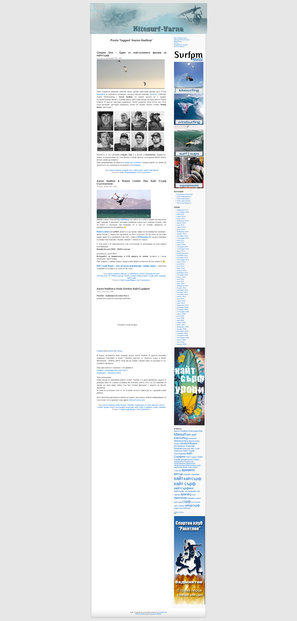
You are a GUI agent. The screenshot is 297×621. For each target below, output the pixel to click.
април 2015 (181, 227)
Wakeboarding (181, 441)
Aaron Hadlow (115, 170)
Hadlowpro (139, 405)
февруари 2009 (183, 327)
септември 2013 (183, 249)
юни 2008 (180, 342)
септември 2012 (183, 260)
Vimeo (119, 351)
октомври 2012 (182, 257)
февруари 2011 (182, 286)
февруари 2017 (183, 210)
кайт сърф (185, 483)
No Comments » (144, 172)
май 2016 (180, 214)
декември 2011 (182, 273)
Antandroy (101, 94)
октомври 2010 (182, 294)
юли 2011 (180, 279)
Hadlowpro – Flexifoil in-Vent (109, 373)
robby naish (138, 170)
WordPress (163, 612)
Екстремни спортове (125, 407)
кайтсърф (131, 278)
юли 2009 (180, 316)
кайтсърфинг (184, 488)
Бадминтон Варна (181, 45)
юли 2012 (180, 264)
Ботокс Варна (179, 46)
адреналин (178, 467)
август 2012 (181, 262)
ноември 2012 (182, 255)
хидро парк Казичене (182, 508)
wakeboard (192, 438)
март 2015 (181, 229)
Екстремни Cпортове (185, 194)
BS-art (176, 43)
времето (188, 470)
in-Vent (148, 405)
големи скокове (191, 474)
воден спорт (109, 407)
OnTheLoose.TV (144, 237)
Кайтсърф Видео (128, 280)
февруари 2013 (183, 253)
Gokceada (193, 431)
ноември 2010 (182, 292)
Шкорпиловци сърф (193, 465)
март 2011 (181, 283)
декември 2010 (182, 290)
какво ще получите (133, 162)
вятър (178, 474)
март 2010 (181, 303)
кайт (136, 407)
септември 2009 (183, 312)
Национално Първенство (184, 462)
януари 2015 (181, 234)
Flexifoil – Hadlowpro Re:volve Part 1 (112, 370)
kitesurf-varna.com (137, 400)
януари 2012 (181, 270)
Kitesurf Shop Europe (181, 40)
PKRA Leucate (117, 276)
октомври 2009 (182, 309)
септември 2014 (183, 238)
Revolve (153, 94)
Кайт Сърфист (192, 457)
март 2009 (181, 324)
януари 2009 (181, 329)
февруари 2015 (183, 231)
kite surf (191, 434)
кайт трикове (160, 276)
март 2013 (181, 251)
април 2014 (181, 244)
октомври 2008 (182, 335)
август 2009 (181, 314)
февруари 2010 (183, 305)
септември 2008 (183, 337)
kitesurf (124, 274)
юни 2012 (180, 266)
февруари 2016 (183, 221)
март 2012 (181, 268)
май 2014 (180, 242)
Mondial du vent (152, 274)
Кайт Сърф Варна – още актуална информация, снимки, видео (126, 266)
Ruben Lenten (103, 232)
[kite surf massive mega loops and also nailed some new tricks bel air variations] (124, 218)
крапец (186, 494)
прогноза (180, 497)
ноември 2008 (182, 333)
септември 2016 (183, 212)
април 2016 (181, 216)
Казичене (186, 448)
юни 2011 (180, 281)
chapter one (127, 170)
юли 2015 (180, 225)
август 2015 (181, 223)
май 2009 (180, 320)
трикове (162, 407)
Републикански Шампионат (185, 463)
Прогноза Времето (184, 203)
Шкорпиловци (179, 465)
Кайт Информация (128, 172)
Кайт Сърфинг (145, 407)
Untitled (100, 351)
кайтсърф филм (151, 170)
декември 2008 (182, 331)
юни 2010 (180, 299)
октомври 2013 (182, 247)
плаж (194, 495)
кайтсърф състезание (185, 491)
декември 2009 (182, 307)
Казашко (178, 448)
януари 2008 (181, 344)
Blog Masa (178, 41)
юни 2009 (180, 318)
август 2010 (181, 296)
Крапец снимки (193, 459)
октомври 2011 (182, 275)
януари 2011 (181, 288)
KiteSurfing (181, 438)
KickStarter (135, 165)
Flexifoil (130, 405)
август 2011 (181, 277)
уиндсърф (192, 505)
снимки (190, 498)
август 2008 (181, 340)
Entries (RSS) (140, 614)
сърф (155, 407)
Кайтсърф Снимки (183, 201)
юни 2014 (180, 240)
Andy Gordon (121, 405)
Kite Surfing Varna (180, 38)
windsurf (184, 443)
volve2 (100, 407)
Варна (193, 443)
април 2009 (181, 322)
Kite (200, 431)
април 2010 (181, 301)
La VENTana (132, 274)
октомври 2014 (182, 236)
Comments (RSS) (155, 614)
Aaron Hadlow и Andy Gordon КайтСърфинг (123, 288)
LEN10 (142, 274)
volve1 (161, 405)
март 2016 (181, 218)
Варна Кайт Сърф (145, 276)
